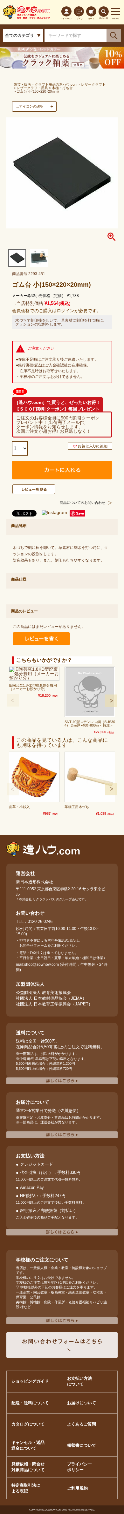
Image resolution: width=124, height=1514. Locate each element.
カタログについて (28, 1424)
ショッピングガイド (30, 1381)
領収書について (81, 1445)
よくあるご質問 (81, 1424)
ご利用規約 (77, 1488)
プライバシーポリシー (79, 1467)
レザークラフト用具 (32, 88)
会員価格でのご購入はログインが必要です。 (56, 310)
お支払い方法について (79, 1381)
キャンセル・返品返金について (28, 1445)
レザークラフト (93, 84)
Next (111, 700)
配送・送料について (30, 1402)
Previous (12, 700)
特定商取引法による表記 (25, 1488)
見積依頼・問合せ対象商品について (28, 1467)
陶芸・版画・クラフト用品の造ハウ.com (45, 84)
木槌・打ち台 (62, 88)
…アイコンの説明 (30, 106)
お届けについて (81, 1402)
